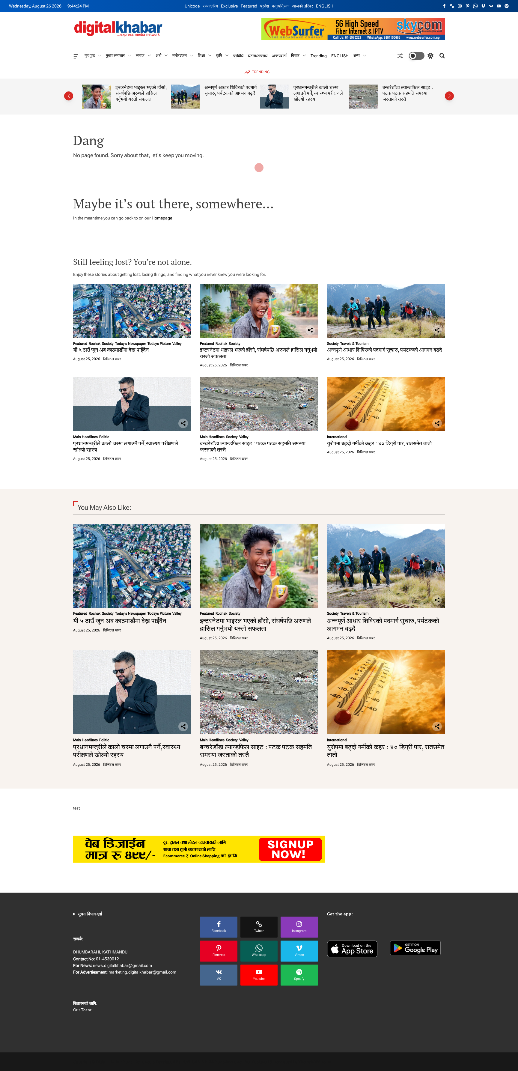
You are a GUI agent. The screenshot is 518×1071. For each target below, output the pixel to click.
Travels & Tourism (354, 344)
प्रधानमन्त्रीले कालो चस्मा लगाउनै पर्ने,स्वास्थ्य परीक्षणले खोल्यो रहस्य (316, 93)
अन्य (356, 55)
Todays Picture (159, 344)
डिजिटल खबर (112, 359)
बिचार (295, 55)
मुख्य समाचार (115, 55)
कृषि (219, 55)
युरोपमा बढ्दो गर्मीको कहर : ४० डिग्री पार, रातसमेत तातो (379, 443)
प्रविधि (238, 55)
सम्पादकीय (210, 6)
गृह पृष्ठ (90, 55)
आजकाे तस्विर (302, 6)
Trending (319, 55)
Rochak (94, 344)
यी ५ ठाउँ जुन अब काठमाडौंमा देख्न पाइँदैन (111, 349)
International (337, 437)
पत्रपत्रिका (280, 6)
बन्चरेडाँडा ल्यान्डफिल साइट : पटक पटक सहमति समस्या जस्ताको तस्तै (406, 93)
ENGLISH (324, 6)
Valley (177, 344)
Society (108, 344)
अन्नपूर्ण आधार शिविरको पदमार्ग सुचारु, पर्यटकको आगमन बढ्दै (229, 90)
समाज (140, 55)
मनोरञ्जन (179, 55)
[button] (68, 95)
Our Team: (83, 1010)
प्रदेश (264, 6)
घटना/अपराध (257, 55)
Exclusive (229, 6)
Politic (104, 437)
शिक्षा (201, 55)
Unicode (192, 6)
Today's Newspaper (130, 344)
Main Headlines (85, 437)
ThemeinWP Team (314, 1061)
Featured (249, 6)
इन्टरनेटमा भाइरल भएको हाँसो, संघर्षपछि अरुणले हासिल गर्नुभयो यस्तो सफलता (139, 93)
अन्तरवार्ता (279, 55)
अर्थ (158, 55)
